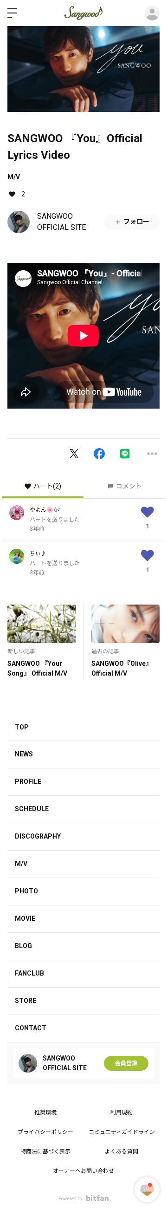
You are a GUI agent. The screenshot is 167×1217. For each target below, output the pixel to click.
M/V (13, 177)
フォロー (136, 221)
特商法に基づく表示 (45, 1151)
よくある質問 (121, 1151)
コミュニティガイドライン (122, 1132)
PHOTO (26, 891)
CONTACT (30, 1028)
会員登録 (126, 1063)
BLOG (23, 946)
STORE (25, 1000)
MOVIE (25, 918)
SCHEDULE (32, 809)
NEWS (24, 754)
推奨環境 (45, 1112)
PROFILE (28, 781)
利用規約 (121, 1112)
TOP (22, 727)
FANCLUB (29, 973)
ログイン (152, 13)
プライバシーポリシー (45, 1132)
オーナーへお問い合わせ (83, 1171)
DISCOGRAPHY (38, 836)
